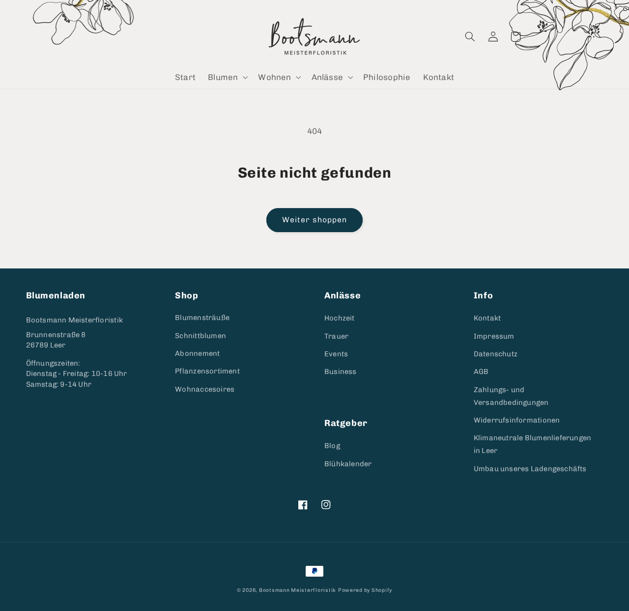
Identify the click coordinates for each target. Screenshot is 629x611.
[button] (227, 77)
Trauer (336, 336)
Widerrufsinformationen (517, 420)
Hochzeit (339, 318)
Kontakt (487, 318)
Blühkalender (348, 463)
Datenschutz (495, 353)
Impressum (494, 336)
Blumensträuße (202, 317)
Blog (332, 445)
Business (340, 371)
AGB (481, 371)
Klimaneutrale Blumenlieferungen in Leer (533, 444)
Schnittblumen (200, 335)
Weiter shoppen (314, 219)
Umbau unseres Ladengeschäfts (530, 468)
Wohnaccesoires (204, 389)
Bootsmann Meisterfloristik (74, 320)
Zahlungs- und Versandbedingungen (511, 396)
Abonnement (197, 353)
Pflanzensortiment (207, 371)
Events (336, 353)
